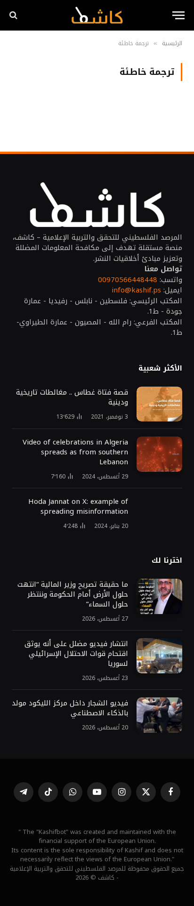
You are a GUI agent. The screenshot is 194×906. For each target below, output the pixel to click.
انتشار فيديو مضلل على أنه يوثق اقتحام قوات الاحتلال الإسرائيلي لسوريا (75, 653)
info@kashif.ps (136, 290)
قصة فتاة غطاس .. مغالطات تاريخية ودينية (72, 397)
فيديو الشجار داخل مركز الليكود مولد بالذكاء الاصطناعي (70, 708)
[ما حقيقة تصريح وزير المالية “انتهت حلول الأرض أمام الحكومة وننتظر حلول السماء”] (159, 596)
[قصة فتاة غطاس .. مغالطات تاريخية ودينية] (159, 404)
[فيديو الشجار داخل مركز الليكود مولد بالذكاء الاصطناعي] (159, 715)
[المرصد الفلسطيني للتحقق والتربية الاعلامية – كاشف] (97, 15)
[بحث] (14, 15)
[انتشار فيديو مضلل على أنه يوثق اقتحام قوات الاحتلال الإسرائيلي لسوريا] (159, 655)
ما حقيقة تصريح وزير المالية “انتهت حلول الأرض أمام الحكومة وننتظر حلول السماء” (72, 594)
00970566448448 (127, 279)
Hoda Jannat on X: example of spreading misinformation (78, 506)
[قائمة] (178, 15)
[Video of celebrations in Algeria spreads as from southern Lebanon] (159, 454)
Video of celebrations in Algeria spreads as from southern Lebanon (75, 452)
